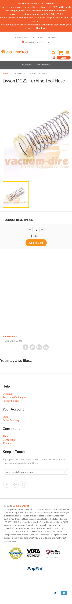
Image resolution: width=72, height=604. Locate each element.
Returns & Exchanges (14, 397)
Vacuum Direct (21, 505)
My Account (29, 37)
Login (6, 416)
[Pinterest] (15, 484)
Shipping (7, 393)
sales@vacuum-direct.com (37, 42)
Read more (10, 336)
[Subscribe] (65, 472)
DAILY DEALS (27, 64)
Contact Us (52, 37)
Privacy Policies (11, 400)
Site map (7, 443)
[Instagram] (23, 484)
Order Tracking (11, 420)
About (41, 37)
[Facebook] (6, 484)
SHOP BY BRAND (43, 64)
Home (18, 37)
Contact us (9, 439)
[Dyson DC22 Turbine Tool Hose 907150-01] (36, 135)
